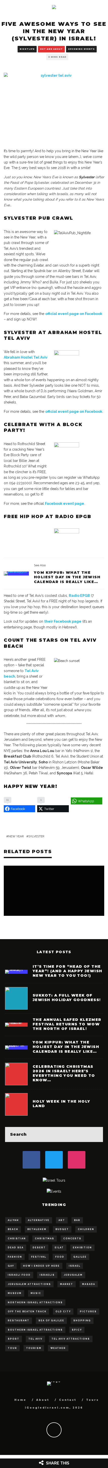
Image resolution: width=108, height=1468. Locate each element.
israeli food (19, 1275)
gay (11, 1266)
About (42, 1400)
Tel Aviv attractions (70, 1339)
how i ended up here (41, 1266)
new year (16, 836)
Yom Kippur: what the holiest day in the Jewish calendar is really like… (67, 577)
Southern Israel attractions (35, 1330)
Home (20, 1400)
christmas (44, 1238)
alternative (38, 1220)
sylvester (36, 836)
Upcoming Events (81, 49)
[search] (95, 1134)
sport (13, 1339)
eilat (59, 1247)
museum (15, 1293)
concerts (72, 1238)
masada (88, 1284)
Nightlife (27, 49)
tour (12, 1348)
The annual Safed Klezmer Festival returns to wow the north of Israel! (67, 1024)
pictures (88, 1311)
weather (58, 1348)
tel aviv (35, 1339)
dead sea (16, 1247)
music (36, 1293)
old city (63, 1311)
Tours (92, 1400)
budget (62, 1229)
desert (39, 1247)
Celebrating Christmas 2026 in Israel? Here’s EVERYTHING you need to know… (64, 1073)
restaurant (18, 1320)
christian (17, 1238)
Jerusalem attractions (29, 1284)
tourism (33, 1348)
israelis (47, 1275)
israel (74, 1266)
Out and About (51, 49)
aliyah (13, 1220)
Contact (67, 1400)
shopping (82, 1320)
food (59, 1257)
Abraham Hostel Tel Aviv (25, 357)
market (66, 1284)
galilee (80, 1257)
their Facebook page (62, 621)
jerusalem (73, 1275)
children (86, 1229)
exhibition (82, 1247)
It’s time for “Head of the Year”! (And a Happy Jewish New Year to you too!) (67, 971)
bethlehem (36, 1229)
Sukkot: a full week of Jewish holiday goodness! (67, 997)
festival (38, 1257)
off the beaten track (27, 1311)
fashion (15, 1257)
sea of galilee (51, 1320)
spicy (77, 1330)
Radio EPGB (79, 596)
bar (77, 1220)
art (62, 1220)
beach (13, 1229)
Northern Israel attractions (35, 1302)
